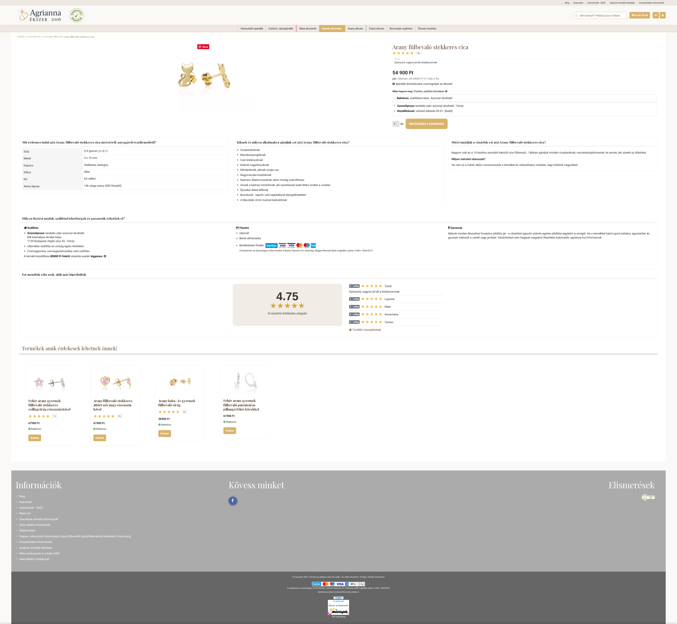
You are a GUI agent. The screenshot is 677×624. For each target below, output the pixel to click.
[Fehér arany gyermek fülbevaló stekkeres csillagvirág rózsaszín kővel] (50, 382)
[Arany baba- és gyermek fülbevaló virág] (180, 382)
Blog (567, 3)
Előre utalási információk (34, 525)
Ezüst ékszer (376, 28)
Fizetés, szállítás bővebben (429, 91)
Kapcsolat (578, 3)
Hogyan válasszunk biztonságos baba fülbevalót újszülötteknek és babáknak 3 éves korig (75, 536)
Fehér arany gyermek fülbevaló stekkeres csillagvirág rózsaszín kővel (49, 405)
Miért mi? (25, 513)
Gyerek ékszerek (332, 28)
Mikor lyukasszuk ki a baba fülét (39, 553)
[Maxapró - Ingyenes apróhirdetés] (338, 611)
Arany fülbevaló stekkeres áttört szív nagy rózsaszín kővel (112, 405)
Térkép (459, 106)
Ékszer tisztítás (427, 28)
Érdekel (35, 437)
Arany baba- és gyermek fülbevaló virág (176, 403)
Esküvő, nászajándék (281, 28)
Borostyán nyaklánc (401, 28)
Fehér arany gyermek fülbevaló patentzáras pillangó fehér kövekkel (241, 405)
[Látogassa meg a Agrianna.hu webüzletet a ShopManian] (338, 598)
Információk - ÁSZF (596, 3)
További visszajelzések (366, 329)
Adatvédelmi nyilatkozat (34, 559)
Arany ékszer (355, 28)
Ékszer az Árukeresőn (338, 605)
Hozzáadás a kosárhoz (426, 124)
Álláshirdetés (27, 530)
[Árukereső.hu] (338, 602)
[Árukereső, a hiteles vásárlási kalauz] (77, 15)
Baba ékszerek (307, 28)
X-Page (363, 577)
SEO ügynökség (338, 617)
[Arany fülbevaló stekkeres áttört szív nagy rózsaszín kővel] (115, 382)
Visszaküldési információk (651, 3)
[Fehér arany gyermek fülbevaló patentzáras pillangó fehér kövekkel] (245, 382)
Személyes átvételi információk (38, 519)
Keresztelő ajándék (252, 28)
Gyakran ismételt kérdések (622, 3)
